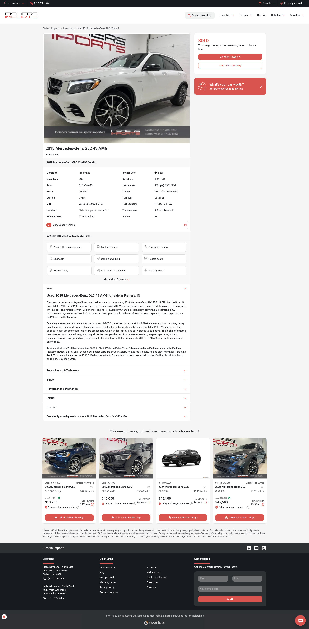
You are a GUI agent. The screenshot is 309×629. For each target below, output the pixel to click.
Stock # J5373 (108, 483)
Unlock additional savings (71, 517)
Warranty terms (108, 582)
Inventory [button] (225, 15)
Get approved (107, 577)
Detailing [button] (276, 15)
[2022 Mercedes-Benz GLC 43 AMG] (126, 458)
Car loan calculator (157, 577)
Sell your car (153, 572)
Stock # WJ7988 (222, 483)
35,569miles (143, 491)
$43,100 (165, 498)
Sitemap (151, 587)
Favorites (268, 3)
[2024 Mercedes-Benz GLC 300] (183, 458)
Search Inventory (202, 15)
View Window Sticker (64, 224)
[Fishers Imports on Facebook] (247, 548)
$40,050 (108, 498)
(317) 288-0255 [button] (42, 3)
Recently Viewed (293, 3)
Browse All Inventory (230, 56)
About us (152, 567)
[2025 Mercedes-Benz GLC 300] (240, 458)
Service (261, 15)
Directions (152, 582)
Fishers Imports (51, 28)
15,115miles (200, 491)
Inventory (68, 28)
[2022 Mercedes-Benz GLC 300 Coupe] (69, 458)
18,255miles (257, 491)
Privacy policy (107, 587)
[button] (15, 3)
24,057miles (87, 491)
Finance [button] (244, 15)
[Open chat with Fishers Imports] (300, 620)
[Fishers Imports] (21, 15)
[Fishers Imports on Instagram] (262, 548)
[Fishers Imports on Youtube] (255, 548)
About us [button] (295, 15)
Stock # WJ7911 (166, 483)
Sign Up (230, 599)
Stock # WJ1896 (52, 483)
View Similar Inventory (230, 65)
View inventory (107, 567)
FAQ (102, 572)
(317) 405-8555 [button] (56, 597)
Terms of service (109, 592)
